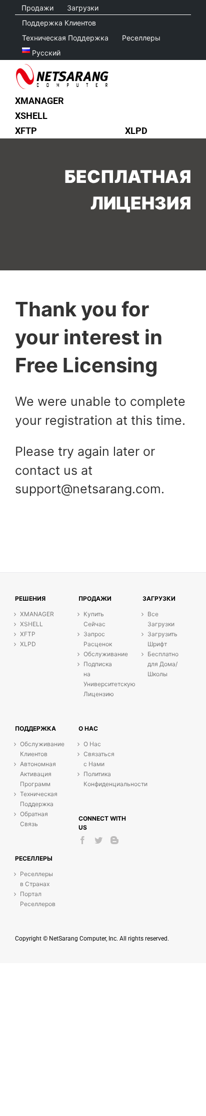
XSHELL (31, 624)
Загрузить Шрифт (163, 639)
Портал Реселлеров (37, 899)
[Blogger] (114, 840)
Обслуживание (100, 654)
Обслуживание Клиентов (37, 749)
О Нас (92, 744)
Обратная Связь (34, 819)
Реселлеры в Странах (36, 879)
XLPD (28, 644)
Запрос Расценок (98, 639)
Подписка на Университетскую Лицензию (100, 679)
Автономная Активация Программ (37, 774)
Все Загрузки (161, 619)
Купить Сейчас (95, 619)
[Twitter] (98, 840)
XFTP (28, 634)
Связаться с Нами (99, 759)
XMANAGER (37, 614)
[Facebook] (82, 840)
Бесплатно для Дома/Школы (163, 664)
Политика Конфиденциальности (100, 779)
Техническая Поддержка (37, 799)
